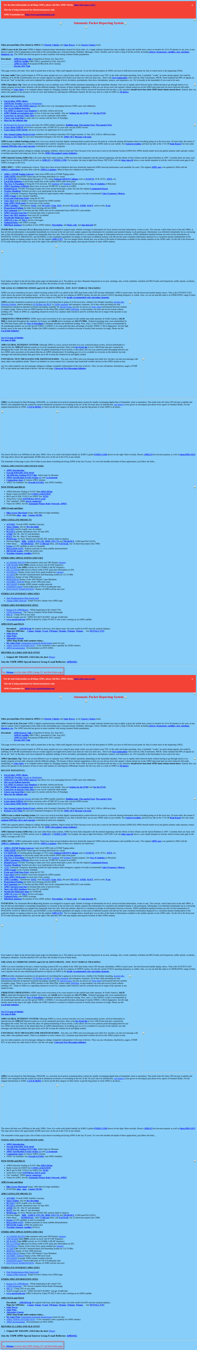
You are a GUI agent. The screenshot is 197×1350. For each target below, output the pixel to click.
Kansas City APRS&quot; (17, 610)
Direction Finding (8, 304)
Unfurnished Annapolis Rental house (36, 643)
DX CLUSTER (13, 570)
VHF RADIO (12, 565)
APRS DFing (46, 491)
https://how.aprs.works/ (84, 5)
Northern (67, 184)
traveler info (119, 302)
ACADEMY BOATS (15, 562)
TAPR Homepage (14, 612)
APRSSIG (72, 661)
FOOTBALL (12, 572)
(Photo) (52, 657)
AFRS (7, 193)
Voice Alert (96, 307)
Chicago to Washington (23, 103)
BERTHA (10, 577)
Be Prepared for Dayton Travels (17, 125)
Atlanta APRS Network (16, 601)
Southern (55, 184)
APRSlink (74, 309)
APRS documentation (15, 648)
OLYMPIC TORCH (15, 582)
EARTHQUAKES (14, 587)
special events (66, 307)
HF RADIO (11, 567)
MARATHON (12, 579)
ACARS (10, 574)
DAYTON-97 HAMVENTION (20, 589)
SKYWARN (11, 584)
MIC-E (9, 614)
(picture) (62, 562)
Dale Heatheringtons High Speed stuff (22, 598)
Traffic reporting (61, 304)
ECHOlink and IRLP (42, 304)
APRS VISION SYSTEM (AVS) (20, 645)
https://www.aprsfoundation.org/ (40, 14)
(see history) (119, 404)
